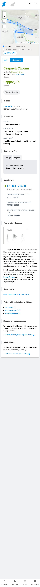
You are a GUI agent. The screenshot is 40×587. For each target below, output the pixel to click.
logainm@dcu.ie (9, 277)
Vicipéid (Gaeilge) (11, 313)
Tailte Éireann (34, 43)
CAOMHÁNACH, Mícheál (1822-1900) (18, 335)
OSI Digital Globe (11, 49)
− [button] (4, 16)
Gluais (25, 584)
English (17, 158)
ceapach (7, 106)
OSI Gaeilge (9, 46)
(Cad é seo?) (20, 74)
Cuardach (4, 584)
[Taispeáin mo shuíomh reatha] (4, 26)
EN (36, 3)
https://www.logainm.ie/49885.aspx (16, 294)
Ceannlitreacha (12, 92)
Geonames (9, 307)
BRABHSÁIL (11, 53)
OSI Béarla (21, 46)
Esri (29, 43)
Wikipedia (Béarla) (11, 310)
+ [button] (4, 13)
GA (30, 3)
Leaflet (18, 43)
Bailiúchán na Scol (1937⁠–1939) (16, 354)
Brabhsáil (15, 584)
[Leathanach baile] (4, 4)
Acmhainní (35, 584)
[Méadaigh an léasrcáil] (4, 21)
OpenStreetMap (26, 49)
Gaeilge (8, 158)
